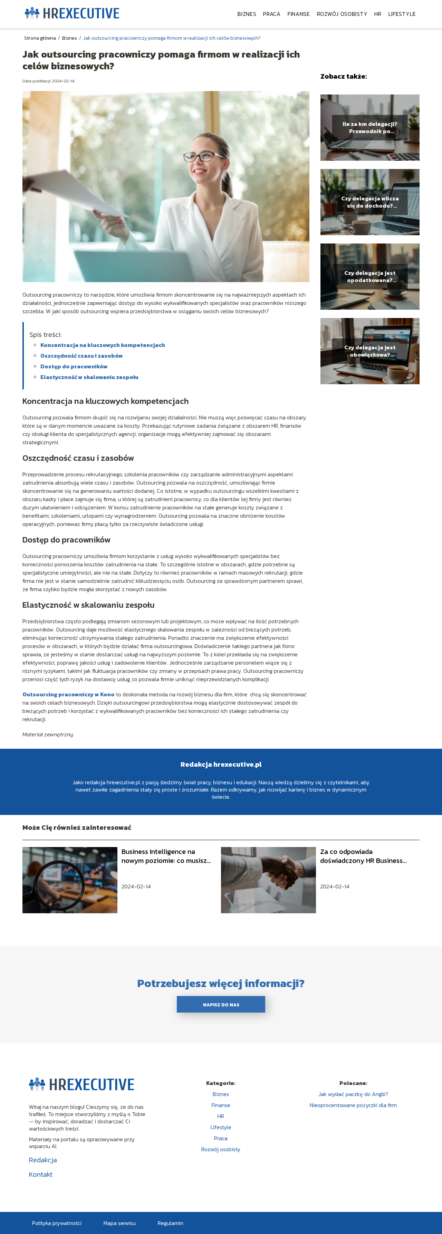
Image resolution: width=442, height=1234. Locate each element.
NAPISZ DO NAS (221, 1004)
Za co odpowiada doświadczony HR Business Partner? (361, 856)
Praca (272, 14)
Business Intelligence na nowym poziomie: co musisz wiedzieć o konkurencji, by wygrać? (164, 856)
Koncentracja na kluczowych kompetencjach (102, 345)
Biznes (247, 14)
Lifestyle (402, 14)
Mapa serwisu (120, 1223)
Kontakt (40, 1174)
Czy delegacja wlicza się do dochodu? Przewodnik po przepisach (370, 202)
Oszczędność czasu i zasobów (81, 355)
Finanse (299, 14)
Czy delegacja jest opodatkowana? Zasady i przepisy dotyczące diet (370, 276)
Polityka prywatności (56, 1223)
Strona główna (40, 38)
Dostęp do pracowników (74, 366)
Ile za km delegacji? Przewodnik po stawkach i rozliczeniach (370, 127)
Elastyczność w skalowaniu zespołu (89, 377)
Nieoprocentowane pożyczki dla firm (353, 1105)
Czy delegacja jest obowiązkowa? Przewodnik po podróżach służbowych (370, 351)
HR (377, 14)
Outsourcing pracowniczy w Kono (68, 694)
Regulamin (170, 1223)
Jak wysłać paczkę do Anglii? (353, 1094)
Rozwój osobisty (342, 14)
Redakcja (43, 1159)
